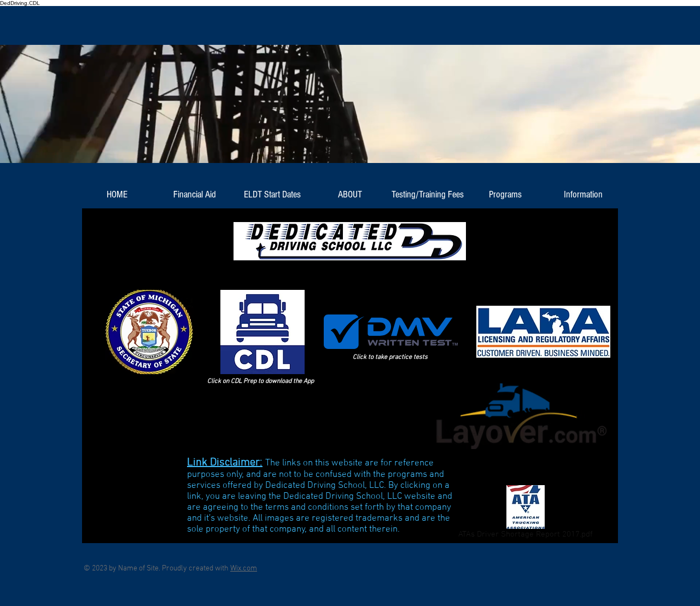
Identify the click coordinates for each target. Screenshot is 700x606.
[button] (195, 194)
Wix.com (243, 568)
